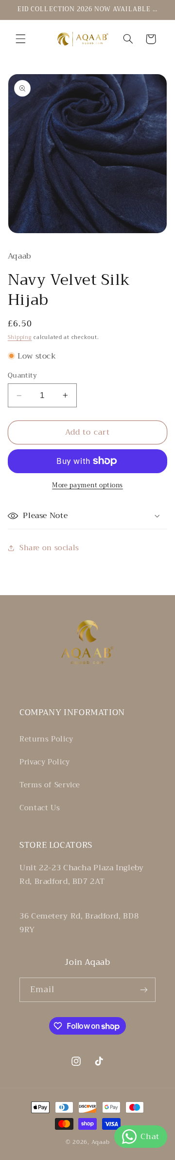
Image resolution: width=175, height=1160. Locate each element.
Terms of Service (49, 785)
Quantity (22, 375)
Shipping (20, 337)
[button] (20, 39)
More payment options (87, 485)
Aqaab (100, 1142)
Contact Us (39, 807)
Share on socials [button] (49, 547)
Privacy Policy (44, 762)
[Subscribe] (144, 989)
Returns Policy (46, 739)
